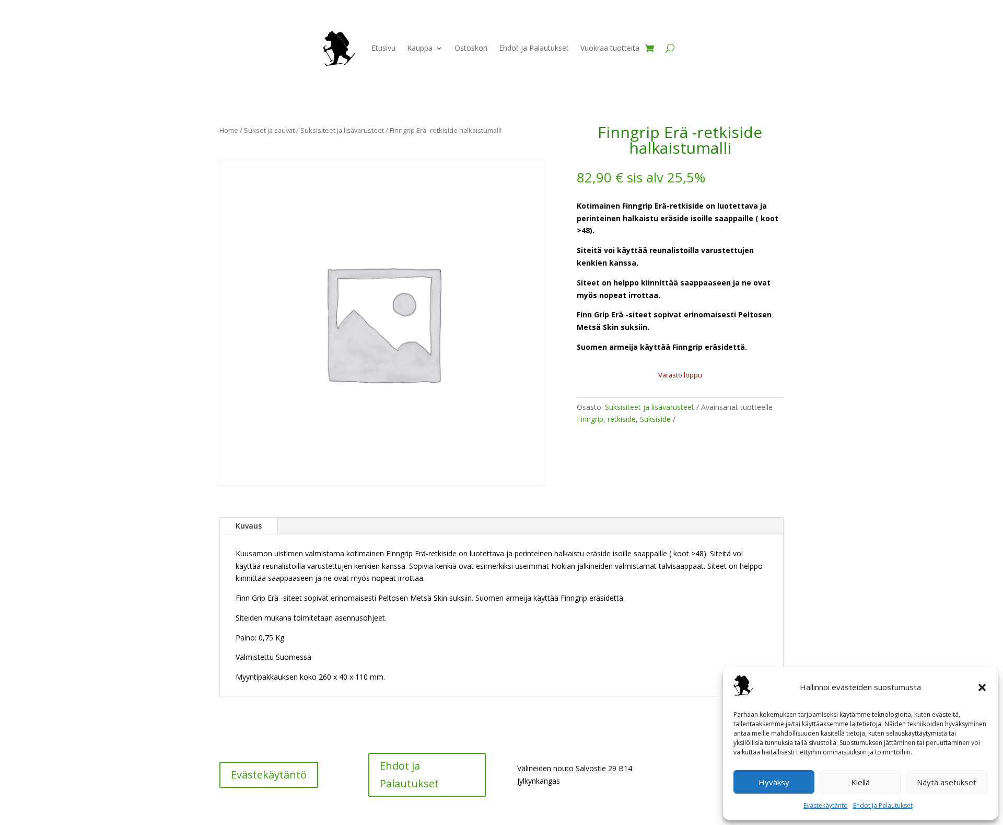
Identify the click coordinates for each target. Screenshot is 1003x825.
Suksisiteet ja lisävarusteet (342, 130)
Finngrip (590, 419)
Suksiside (655, 419)
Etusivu (383, 48)
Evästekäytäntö (825, 805)
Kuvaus (249, 526)
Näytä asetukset (946, 782)
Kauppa (420, 48)
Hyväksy (774, 782)
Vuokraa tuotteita (609, 48)
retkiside (622, 419)
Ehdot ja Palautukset (883, 805)
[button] (982, 687)
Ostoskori (470, 48)
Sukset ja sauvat (269, 130)
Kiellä (860, 782)
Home (228, 130)
